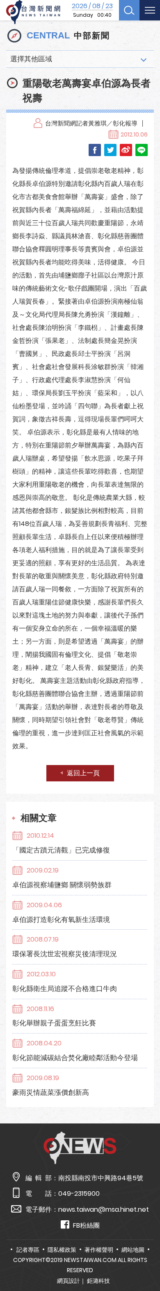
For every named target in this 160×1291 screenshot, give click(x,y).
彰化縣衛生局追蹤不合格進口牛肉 (64, 988)
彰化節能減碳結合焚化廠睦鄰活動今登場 (75, 1058)
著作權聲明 (99, 1250)
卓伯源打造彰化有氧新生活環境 (61, 919)
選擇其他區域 (31, 59)
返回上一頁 (83, 773)
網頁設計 (68, 1281)
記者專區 (27, 1250)
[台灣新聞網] (33, 12)
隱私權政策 (62, 1250)
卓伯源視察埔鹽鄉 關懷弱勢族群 (62, 885)
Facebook (95, 150)
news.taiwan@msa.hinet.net (103, 1209)
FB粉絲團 (86, 1225)
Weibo (126, 150)
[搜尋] (129, 10)
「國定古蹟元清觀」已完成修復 (61, 850)
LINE (141, 150)
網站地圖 (132, 1250)
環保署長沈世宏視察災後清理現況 (64, 954)
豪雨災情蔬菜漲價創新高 (50, 1092)
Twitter (110, 150)
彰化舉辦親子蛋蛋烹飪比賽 (54, 1023)
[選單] (149, 10)
